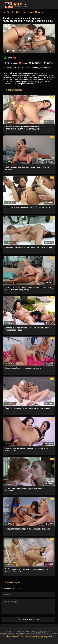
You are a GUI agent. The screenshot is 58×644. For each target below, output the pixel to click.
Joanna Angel (45, 67)
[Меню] (51, 4)
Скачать (20, 67)
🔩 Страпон (12, 63)
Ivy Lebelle (33, 67)
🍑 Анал (23, 63)
